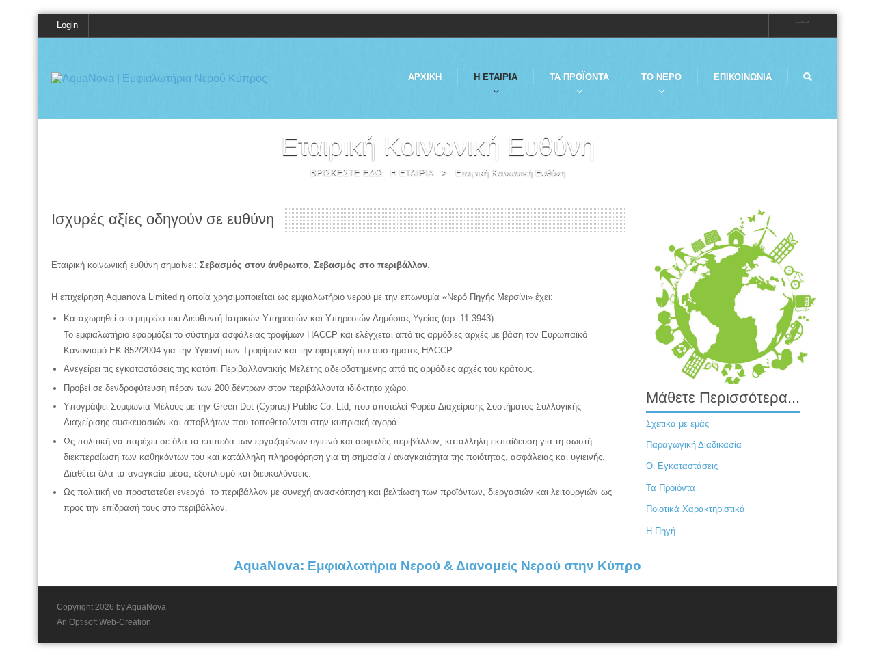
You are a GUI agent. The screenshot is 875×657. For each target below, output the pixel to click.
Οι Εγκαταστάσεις (682, 466)
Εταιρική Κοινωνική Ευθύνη (510, 172)
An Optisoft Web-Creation (104, 622)
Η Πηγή (660, 531)
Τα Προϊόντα (670, 488)
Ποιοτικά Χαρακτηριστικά (695, 509)
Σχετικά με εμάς (677, 423)
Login (67, 25)
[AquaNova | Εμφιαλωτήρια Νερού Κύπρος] (159, 77)
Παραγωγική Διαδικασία (694, 445)
